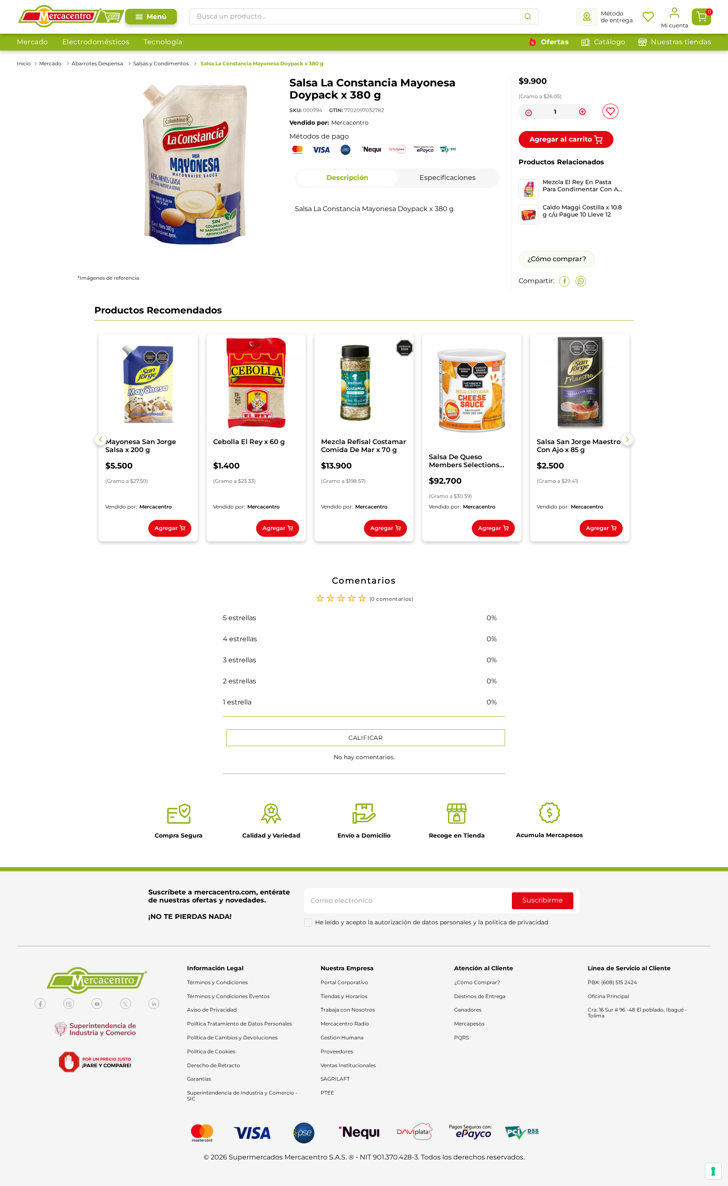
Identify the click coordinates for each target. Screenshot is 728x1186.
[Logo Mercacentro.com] (71, 16)
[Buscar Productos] (528, 16)
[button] (100, 439)
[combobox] (364, 16)
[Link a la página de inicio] (24, 63)
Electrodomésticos (96, 42)
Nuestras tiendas (681, 42)
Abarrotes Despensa (97, 63)
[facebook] (564, 281)
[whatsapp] (580, 281)
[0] (701, 16)
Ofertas (555, 42)
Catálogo (610, 42)
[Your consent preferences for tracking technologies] (713, 1171)
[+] (582, 111)
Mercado (32, 42)
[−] (527, 111)
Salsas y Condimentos (161, 63)
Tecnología (163, 42)
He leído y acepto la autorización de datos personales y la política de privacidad (431, 922)
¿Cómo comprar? (556, 259)
